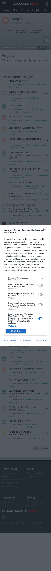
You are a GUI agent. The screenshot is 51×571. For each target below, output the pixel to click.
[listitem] (25, 279)
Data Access (25, 341)
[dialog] (25, 285)
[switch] (40, 285)
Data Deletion (10, 341)
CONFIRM (15, 331)
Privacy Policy (41, 341)
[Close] (45, 230)
